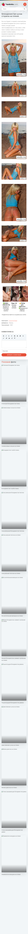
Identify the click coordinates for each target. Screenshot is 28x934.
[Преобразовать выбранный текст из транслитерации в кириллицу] (12, 338)
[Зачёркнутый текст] (11, 336)
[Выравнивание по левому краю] (15, 336)
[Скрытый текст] (6, 338)
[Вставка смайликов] (23, 336)
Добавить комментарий (14, 355)
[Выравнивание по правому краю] (20, 336)
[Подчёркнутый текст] (9, 336)
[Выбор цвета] (3, 338)
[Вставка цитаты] (9, 338)
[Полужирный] (3, 336)
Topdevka (11, 4)
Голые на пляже (13, 320)
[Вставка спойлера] (15, 338)
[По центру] (17, 336)
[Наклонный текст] (6, 336)
